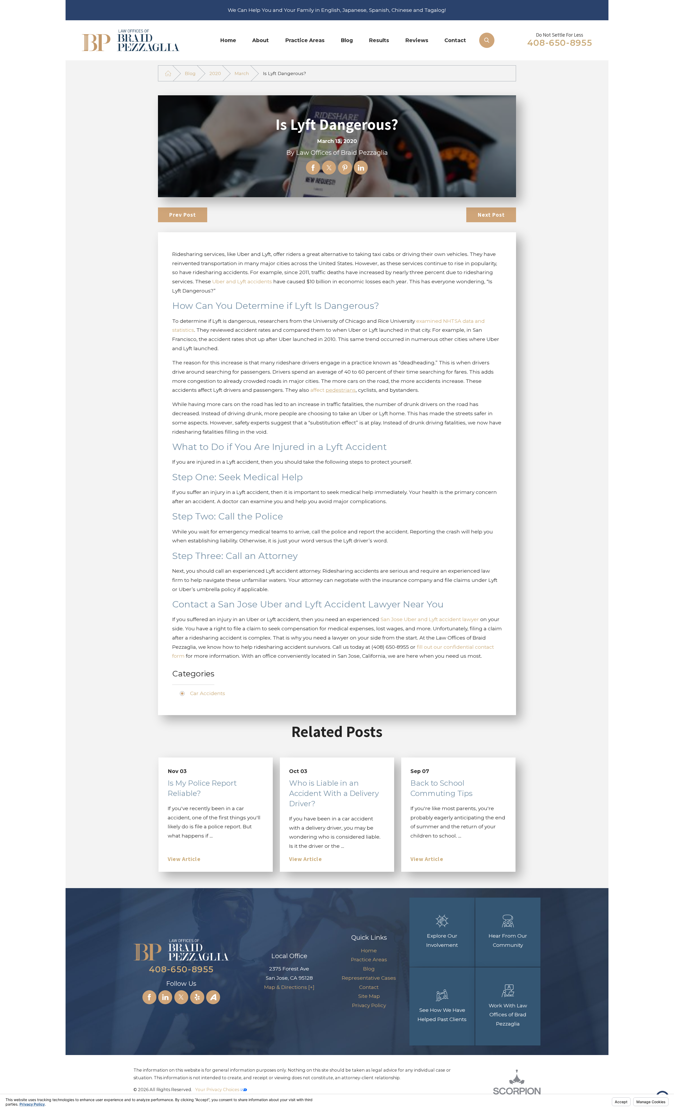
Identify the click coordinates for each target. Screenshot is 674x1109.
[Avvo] (213, 997)
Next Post (491, 214)
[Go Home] (168, 73)
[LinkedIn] (165, 997)
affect (333, 390)
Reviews (416, 40)
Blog (347, 40)
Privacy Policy (369, 1005)
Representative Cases (369, 978)
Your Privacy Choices (217, 1089)
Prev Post (182, 214)
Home (228, 40)
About (260, 40)
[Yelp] (197, 997)
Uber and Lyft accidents (242, 281)
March (242, 73)
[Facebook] (149, 997)
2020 (215, 73)
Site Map (369, 996)
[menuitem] (228, 40)
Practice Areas (305, 40)
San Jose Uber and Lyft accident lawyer (429, 619)
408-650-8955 (559, 43)
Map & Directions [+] (289, 987)
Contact (455, 40)
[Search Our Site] (486, 40)
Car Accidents (207, 693)
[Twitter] (181, 997)
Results (379, 40)
